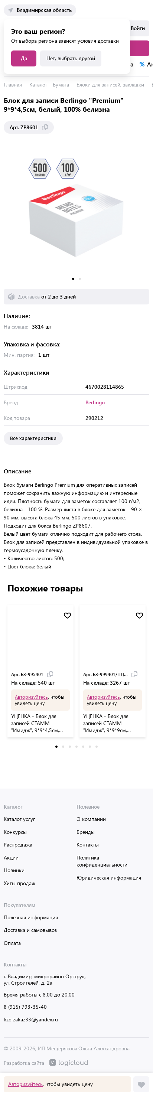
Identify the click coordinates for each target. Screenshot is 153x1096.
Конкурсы (15, 831)
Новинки (14, 870)
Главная (13, 84)
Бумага (61, 84)
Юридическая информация (108, 877)
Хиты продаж (19, 883)
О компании (91, 818)
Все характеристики (33, 438)
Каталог (38, 84)
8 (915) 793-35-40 (25, 1006)
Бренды (85, 831)
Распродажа (18, 844)
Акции (11, 857)
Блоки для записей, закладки (110, 84)
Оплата (12, 942)
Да (24, 58)
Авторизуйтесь (25, 1083)
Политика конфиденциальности (101, 861)
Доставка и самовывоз (30, 929)
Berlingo (95, 402)
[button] (73, 279)
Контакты (87, 844)
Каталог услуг (19, 818)
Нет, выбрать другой (70, 58)
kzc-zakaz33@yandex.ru (31, 1019)
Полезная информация (31, 917)
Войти (138, 28)
